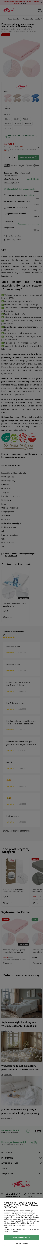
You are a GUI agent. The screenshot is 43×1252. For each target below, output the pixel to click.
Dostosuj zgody (21, 1243)
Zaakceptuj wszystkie (21, 1237)
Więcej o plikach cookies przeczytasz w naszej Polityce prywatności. (21, 1230)
